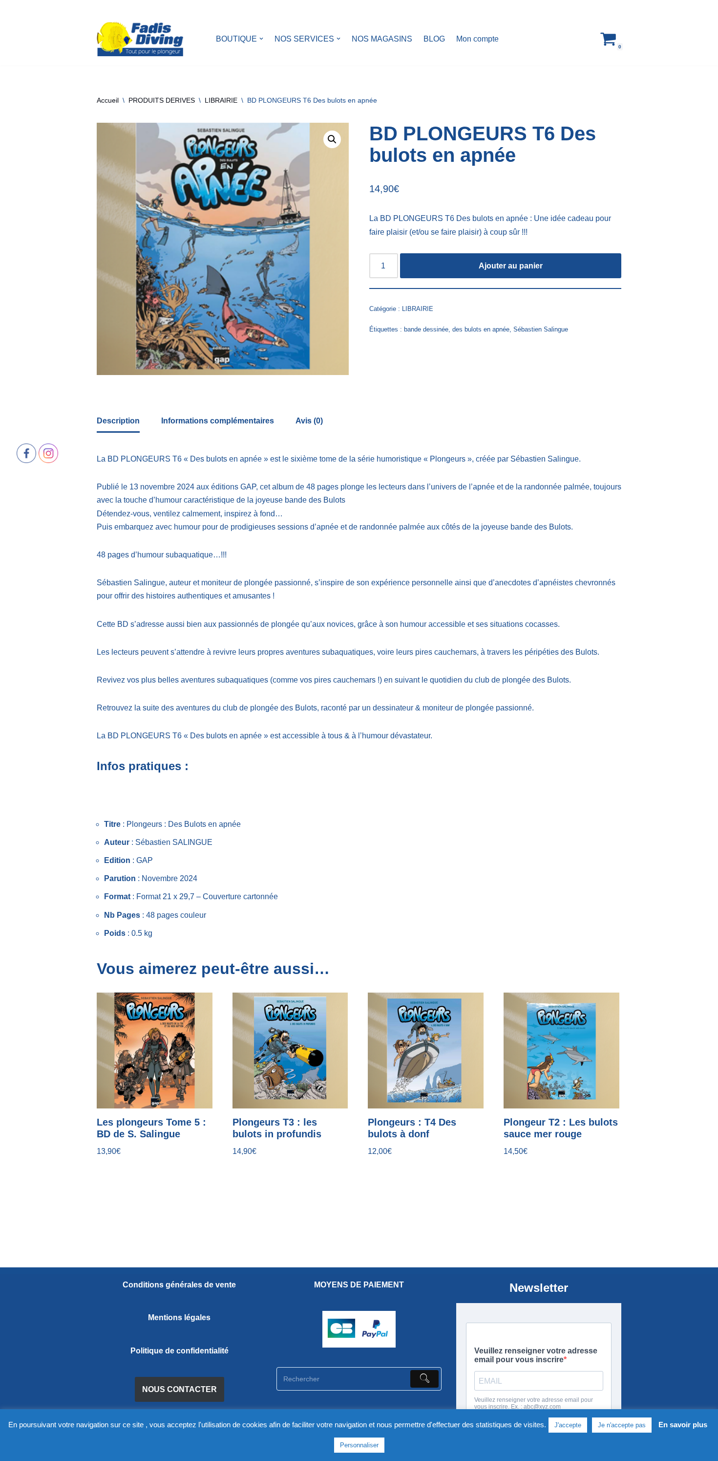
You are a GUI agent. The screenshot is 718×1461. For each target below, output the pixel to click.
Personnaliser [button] (359, 1445)
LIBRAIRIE (221, 100)
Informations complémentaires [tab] (217, 421)
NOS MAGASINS (382, 39)
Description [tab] (118, 421)
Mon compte (477, 39)
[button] (261, 39)
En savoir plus (682, 1424)
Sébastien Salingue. (544, 459)
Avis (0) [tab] (309, 421)
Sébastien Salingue (540, 329)
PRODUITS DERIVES (161, 100)
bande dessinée (426, 329)
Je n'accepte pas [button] (622, 1425)
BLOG (434, 39)
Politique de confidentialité (179, 1351)
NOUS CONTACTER (179, 1389)
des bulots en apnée (480, 329)
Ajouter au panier (511, 266)
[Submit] (424, 1379)
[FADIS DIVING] (140, 39)
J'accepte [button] (567, 1425)
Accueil (108, 100)
